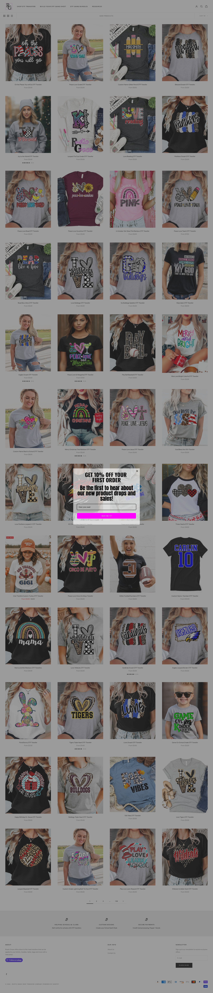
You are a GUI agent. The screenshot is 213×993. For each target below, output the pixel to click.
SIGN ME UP (107, 516)
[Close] (137, 471)
